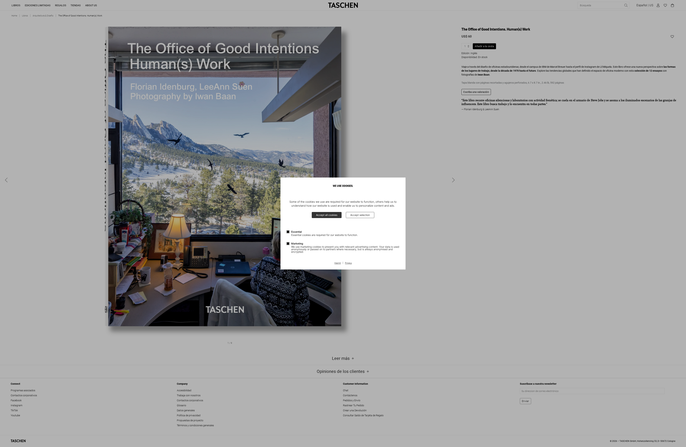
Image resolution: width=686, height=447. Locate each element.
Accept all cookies (326, 214)
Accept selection (360, 214)
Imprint (337, 263)
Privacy (348, 263)
